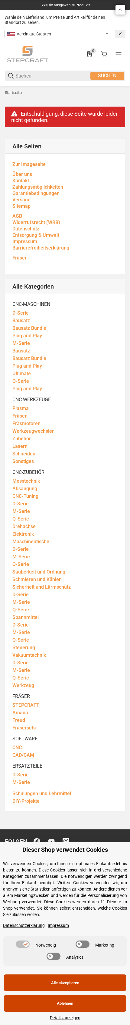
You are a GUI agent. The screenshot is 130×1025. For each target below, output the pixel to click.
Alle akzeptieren (65, 982)
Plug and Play (27, 336)
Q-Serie (20, 381)
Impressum (58, 925)
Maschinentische (30, 541)
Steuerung (23, 647)
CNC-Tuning (25, 496)
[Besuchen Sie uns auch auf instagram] (66, 841)
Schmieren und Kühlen (37, 579)
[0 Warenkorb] (104, 54)
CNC (17, 747)
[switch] (23, 944)
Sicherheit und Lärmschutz (41, 587)
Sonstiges (23, 461)
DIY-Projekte (26, 801)
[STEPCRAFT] (27, 53)
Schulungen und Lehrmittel (41, 793)
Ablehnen (65, 1003)
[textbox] (57, 34)
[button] (120, 10)
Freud (18, 720)
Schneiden (23, 454)
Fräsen (20, 416)
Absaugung (24, 488)
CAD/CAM (23, 755)
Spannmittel (25, 617)
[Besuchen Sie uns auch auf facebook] (37, 841)
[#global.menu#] (118, 54)
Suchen (107, 75)
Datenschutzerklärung (24, 925)
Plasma (20, 408)
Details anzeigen (65, 1017)
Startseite (13, 92)
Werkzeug (23, 685)
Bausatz (21, 320)
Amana (20, 713)
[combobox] (57, 34)
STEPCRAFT (25, 705)
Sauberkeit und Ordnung (38, 572)
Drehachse (24, 526)
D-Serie (20, 313)
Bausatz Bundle (29, 328)
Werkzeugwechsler (33, 431)
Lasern (20, 446)
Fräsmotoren (26, 423)
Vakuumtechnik (29, 655)
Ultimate (21, 373)
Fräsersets (24, 728)
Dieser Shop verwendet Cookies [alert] (65, 850)
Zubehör (21, 438)
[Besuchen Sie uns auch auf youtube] (51, 841)
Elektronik (23, 534)
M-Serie (21, 343)
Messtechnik (26, 481)
